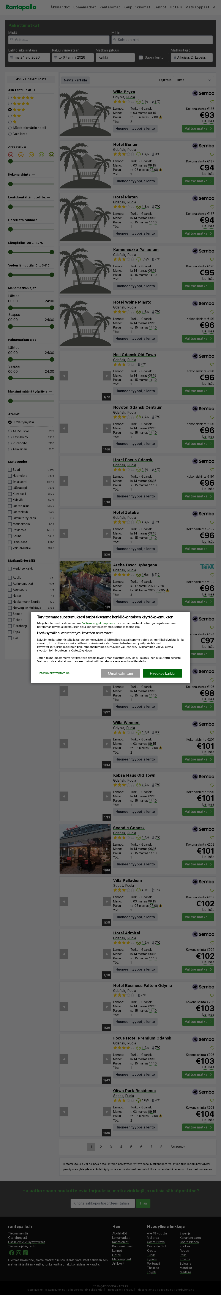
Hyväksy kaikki (162, 673)
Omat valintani (120, 673)
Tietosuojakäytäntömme (53, 673)
